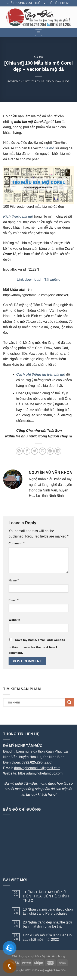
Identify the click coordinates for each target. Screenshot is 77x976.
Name (14, 580)
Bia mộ (38, 57)
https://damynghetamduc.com (40, 773)
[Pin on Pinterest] (50, 451)
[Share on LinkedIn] (57, 451)
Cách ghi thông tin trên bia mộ (40, 374)
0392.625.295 (32, 762)
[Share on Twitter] (34, 451)
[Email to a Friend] (42, 451)
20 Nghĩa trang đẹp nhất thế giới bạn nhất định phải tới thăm (47, 924)
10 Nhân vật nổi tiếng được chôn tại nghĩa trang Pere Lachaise (48, 911)
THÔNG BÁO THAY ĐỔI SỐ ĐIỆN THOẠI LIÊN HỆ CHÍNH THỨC (46, 896)
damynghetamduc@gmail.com (37, 768)
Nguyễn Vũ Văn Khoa (55, 81)
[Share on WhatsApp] (19, 451)
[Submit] (69, 702)
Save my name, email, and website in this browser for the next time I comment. (37, 646)
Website (14, 619)
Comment (16, 543)
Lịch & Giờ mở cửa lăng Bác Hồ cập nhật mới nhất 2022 (47, 937)
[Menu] (38, 32)
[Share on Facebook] (26, 451)
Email (13, 600)
